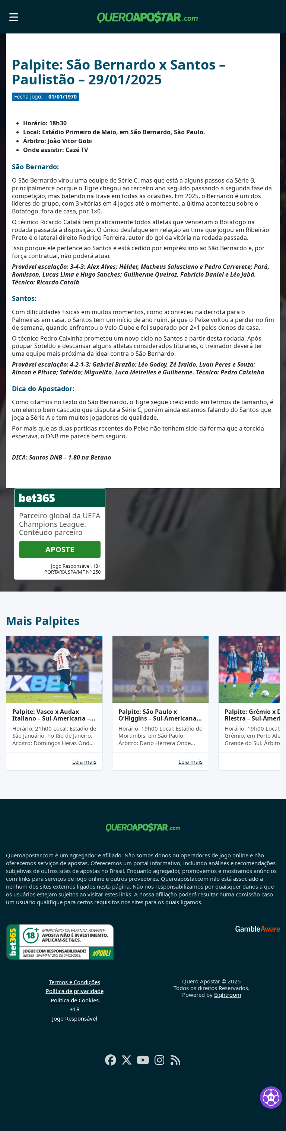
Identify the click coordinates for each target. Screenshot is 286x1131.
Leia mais (84, 761)
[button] (13, 17)
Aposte (59, 549)
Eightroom (227, 994)
